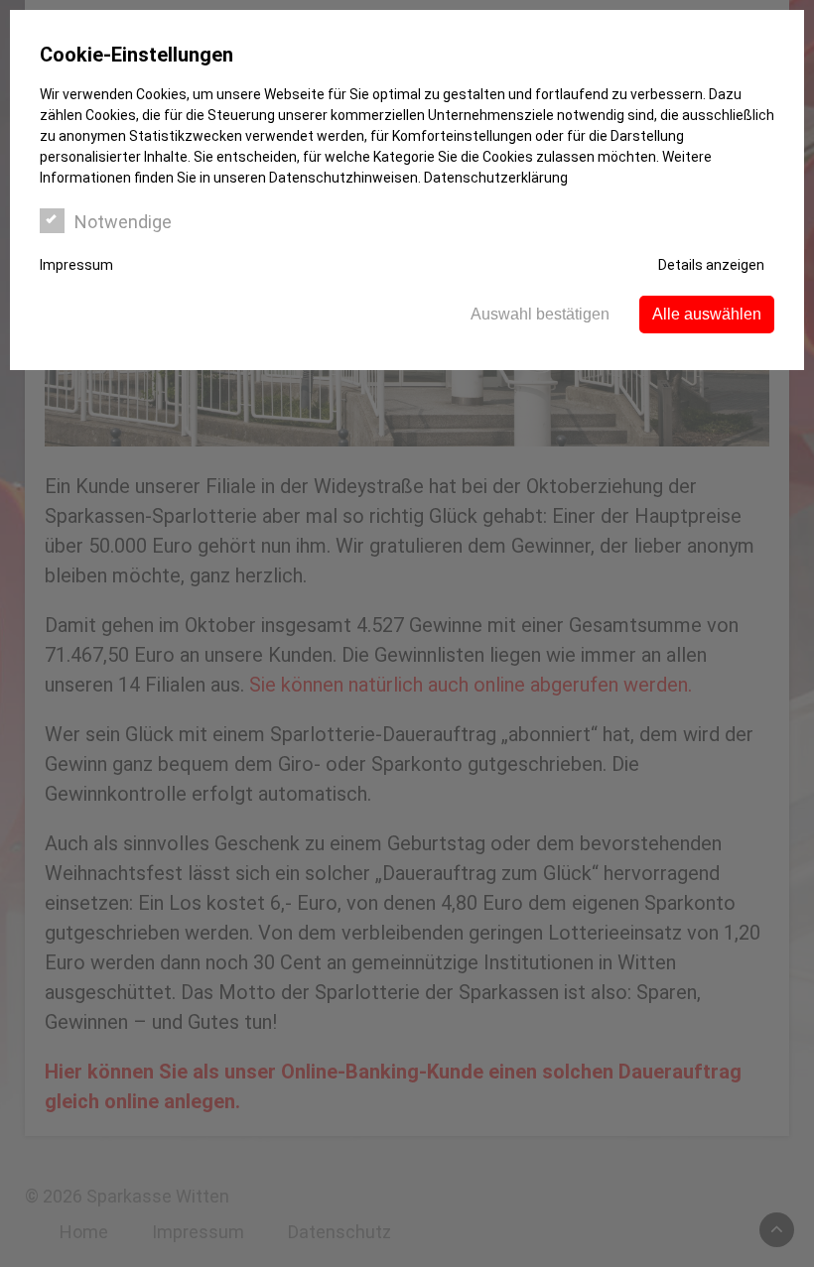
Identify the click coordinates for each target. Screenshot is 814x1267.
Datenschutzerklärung (496, 178)
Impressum (76, 265)
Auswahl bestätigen (540, 314)
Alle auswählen (706, 314)
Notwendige (123, 221)
